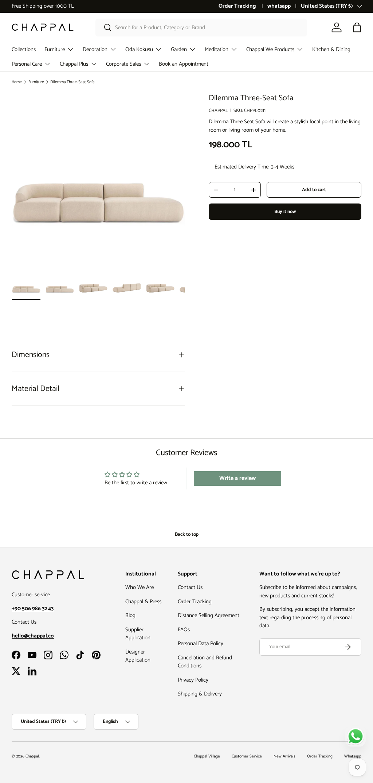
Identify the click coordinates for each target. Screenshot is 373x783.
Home (17, 82)
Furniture (36, 82)
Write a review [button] (237, 478)
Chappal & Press (143, 601)
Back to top (187, 534)
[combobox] (201, 27)
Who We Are (139, 587)
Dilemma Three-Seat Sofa (72, 82)
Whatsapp (352, 756)
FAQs (184, 629)
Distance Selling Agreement (208, 615)
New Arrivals (284, 756)
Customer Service (247, 756)
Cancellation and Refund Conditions (205, 662)
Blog (130, 615)
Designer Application (137, 656)
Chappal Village (207, 756)
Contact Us (190, 587)
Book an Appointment (183, 64)
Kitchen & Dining (331, 49)
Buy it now (285, 212)
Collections (24, 49)
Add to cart (314, 190)
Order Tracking (238, 6)
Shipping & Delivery (200, 693)
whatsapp (279, 6)
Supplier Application (137, 634)
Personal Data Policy (200, 643)
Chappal (32, 756)
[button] (357, 27)
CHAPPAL (218, 110)
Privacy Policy (193, 680)
